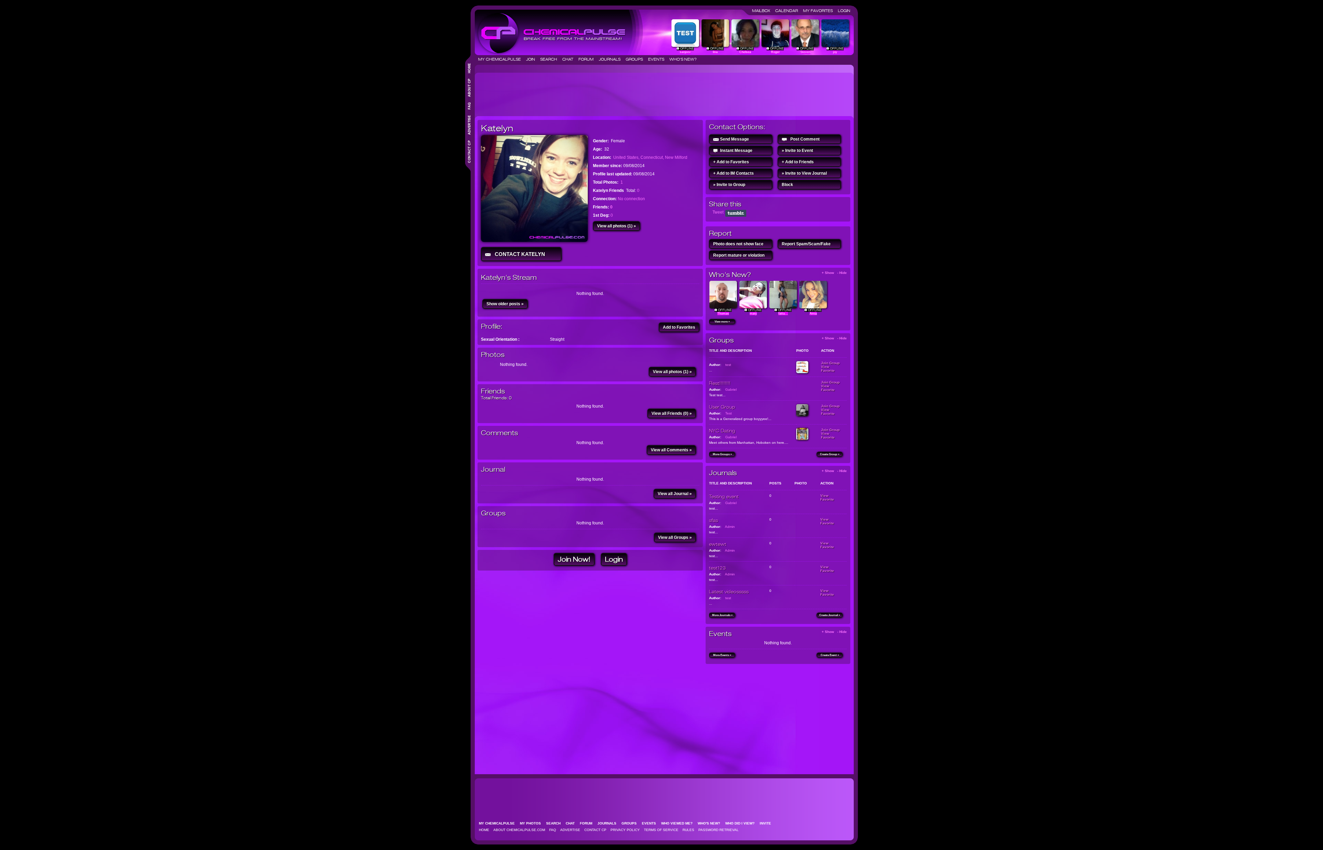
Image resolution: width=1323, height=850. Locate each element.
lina (715, 52)
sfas (713, 520)
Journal (493, 469)
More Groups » (722, 454)
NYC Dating (722, 430)
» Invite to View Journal (804, 173)
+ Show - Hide (834, 273)
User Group (722, 407)
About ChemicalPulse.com (519, 830)
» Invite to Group (729, 184)
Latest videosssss (729, 591)
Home (484, 830)
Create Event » (830, 655)
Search (550, 59)
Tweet (718, 212)
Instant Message (736, 150)
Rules (688, 830)
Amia (813, 313)
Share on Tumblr (735, 213)
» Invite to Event (797, 150)
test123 (717, 568)
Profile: (491, 326)
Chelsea (745, 52)
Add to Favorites (679, 327)
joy (835, 52)
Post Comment (805, 139)
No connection (631, 198)
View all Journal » (675, 493)
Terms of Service (661, 830)
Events (658, 59)
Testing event (724, 496)
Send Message (734, 139)
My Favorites (820, 10)
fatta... (783, 313)
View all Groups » (675, 537)
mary (753, 313)
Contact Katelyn (518, 254)
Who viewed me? (679, 823)
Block (787, 184)
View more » (722, 321)
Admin (730, 527)
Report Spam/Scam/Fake (806, 244)
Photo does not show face (738, 244)
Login (844, 10)
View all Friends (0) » (672, 413)
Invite (767, 823)
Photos (493, 355)
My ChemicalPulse (501, 59)
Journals (612, 59)
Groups (636, 59)
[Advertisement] (603, 91)
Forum (588, 59)
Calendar (788, 10)
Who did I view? (742, 823)
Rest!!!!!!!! (719, 383)
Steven (805, 52)
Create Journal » (829, 615)
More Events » (722, 655)
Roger (775, 52)
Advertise (570, 830)
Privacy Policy (625, 830)
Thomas (723, 313)
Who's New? (683, 59)
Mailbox (763, 10)
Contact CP (595, 830)
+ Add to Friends (798, 162)
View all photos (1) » (616, 226)
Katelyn (497, 128)
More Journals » (722, 615)
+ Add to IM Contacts (733, 173)
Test (728, 413)
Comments (499, 433)
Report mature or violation (739, 255)
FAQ (552, 830)
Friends (493, 391)
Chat (569, 59)
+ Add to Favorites (731, 162)
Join (532, 59)
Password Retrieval (718, 830)
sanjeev (685, 52)
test (728, 365)
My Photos (532, 823)
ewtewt (717, 544)
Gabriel (731, 389)
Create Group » (829, 454)
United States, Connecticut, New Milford (650, 157)
